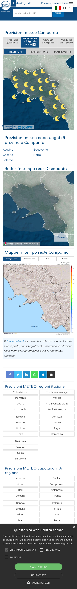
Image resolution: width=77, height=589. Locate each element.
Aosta (20, 484)
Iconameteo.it (15, 341)
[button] (38, 583)
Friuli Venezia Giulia (57, 403)
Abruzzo (57, 416)
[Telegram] (43, 374)
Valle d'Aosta (20, 392)
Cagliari (57, 478)
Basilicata (20, 441)
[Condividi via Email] (51, 374)
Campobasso (57, 484)
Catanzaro (57, 490)
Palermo (57, 503)
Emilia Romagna (57, 409)
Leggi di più (67, 543)
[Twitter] (18, 374)
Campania (57, 434)
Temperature (38, 51)
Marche (20, 422)
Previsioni (15, 51)
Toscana (20, 416)
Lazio (20, 434)
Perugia (57, 508)
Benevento (40, 149)
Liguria (20, 403)
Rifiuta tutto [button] (38, 575)
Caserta (8, 155)
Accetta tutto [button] (38, 566)
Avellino (8, 149)
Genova (20, 503)
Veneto (57, 397)
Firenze (57, 495)
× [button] (73, 527)
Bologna (20, 495)
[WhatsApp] (34, 374)
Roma (57, 520)
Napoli (37, 155)
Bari (20, 490)
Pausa (61, 237)
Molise (57, 422)
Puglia (57, 428)
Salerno (8, 160)
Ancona (20, 478)
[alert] (38, 556)
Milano (20, 514)
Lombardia (20, 409)
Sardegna (20, 458)
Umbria (20, 428)
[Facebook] (10, 374)
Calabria (20, 447)
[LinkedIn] (26, 374)
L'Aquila (20, 508)
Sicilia (20, 452)
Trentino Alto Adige (57, 392)
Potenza (57, 514)
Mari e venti (62, 51)
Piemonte (20, 397)
